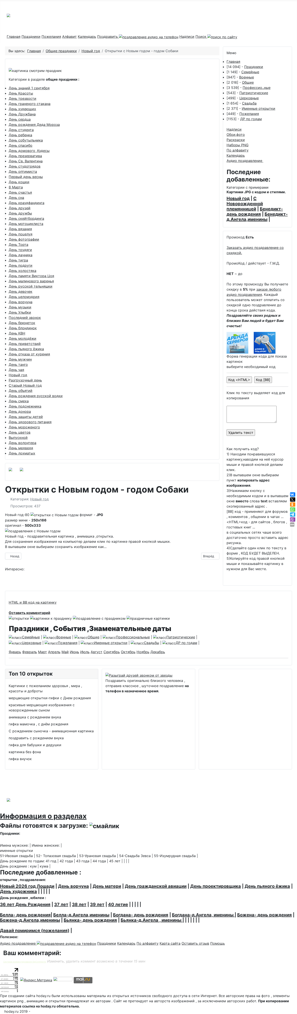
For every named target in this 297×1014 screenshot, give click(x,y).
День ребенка (20, 135)
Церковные (249, 98)
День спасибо (20, 145)
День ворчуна (20, 302)
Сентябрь (111, 652)
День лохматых (22, 453)
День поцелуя (20, 234)
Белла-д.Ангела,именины (81, 914)
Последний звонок (25, 317)
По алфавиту (238, 150)
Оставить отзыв (195, 943)
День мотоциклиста (26, 223)
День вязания (20, 229)
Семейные (250, 72)
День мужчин (20, 359)
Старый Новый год (25, 385)
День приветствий (25, 343)
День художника (18, 891)
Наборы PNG (238, 145)
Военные (246, 77)
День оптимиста (23, 171)
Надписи (186, 36)
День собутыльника (26, 140)
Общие (248, 82)
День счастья (20, 192)
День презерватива (25, 156)
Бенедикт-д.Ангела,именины (257, 216)
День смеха (19, 401)
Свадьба (249, 103)
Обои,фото (236, 134)
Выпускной (18, 437)
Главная (13, 36)
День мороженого (24, 427)
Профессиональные (133, 637)
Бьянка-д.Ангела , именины (151, 920)
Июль (85, 652)
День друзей (19, 208)
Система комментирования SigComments (24, 962)
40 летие (118, 904)
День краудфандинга (26, 203)
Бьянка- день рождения (90, 920)
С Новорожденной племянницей (245, 203)
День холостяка (22, 270)
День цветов (19, 432)
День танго (18, 364)
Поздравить (108, 36)
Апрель (54, 652)
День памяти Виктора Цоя (31, 276)
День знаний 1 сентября (29, 88)
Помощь (217, 943)
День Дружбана (22, 114)
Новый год (18, 375)
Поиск (201, 36)
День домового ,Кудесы (29, 150)
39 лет (97, 904)
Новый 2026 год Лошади (27, 886)
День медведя (21, 448)
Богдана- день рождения (140, 914)
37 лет (61, 904)
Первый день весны (26, 177)
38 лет (79, 904)
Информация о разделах (43, 816)
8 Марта (16, 187)
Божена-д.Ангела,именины (30, 920)
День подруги (20, 265)
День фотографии (24, 239)
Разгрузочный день (25, 380)
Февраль (29, 652)
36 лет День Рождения (25, 904)
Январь (15, 652)
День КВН (17, 333)
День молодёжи (22, 338)
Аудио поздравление (245, 160)
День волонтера (22, 443)
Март (42, 652)
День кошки (19, 182)
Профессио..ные (256, 87)
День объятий (20, 390)
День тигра (18, 260)
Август (96, 652)
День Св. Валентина (26, 161)
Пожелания (51, 36)
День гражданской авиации (156, 886)
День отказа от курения (29, 354)
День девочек (20, 291)
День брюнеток (22, 323)
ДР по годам (251, 119)
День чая (16, 370)
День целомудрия (24, 297)
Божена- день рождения (264, 914)
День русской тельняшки (30, 286)
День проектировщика (215, 886)
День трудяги (20, 250)
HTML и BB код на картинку (33, 602)
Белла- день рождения (25, 914)
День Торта (18, 244)
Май (65, 652)
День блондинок (23, 328)
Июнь (74, 652)
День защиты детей (26, 417)
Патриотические (253, 93)
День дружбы (20, 213)
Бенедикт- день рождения (255, 211)
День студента (21, 130)
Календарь (87, 36)
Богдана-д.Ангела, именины (203, 914)
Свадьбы (151, 643)
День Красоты (21, 93)
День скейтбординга (26, 218)
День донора (20, 411)
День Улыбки (20, 312)
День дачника (20, 255)
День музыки (20, 307)
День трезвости (22, 98)
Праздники (31, 36)
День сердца (20, 119)
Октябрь (128, 652)
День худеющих (22, 109)
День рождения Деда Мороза (34, 124)
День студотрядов (24, 166)
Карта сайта (170, 943)
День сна (16, 197)
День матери (107, 886)
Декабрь (157, 652)
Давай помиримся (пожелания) (34, 930)
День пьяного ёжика (26, 349)
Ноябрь (143, 652)
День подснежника (25, 406)
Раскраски (236, 140)
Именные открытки (258, 108)
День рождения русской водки (36, 396)
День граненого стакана (29, 104)
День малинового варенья (31, 281)
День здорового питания (30, 422)
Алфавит (69, 36)
